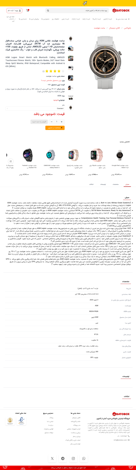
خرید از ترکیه (86, 19)
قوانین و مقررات (48, 429)
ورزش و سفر (76, 436)
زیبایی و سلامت (75, 433)
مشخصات (116, 184)
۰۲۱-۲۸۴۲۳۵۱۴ (122, 436)
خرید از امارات (76, 19)
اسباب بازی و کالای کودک (72, 440)
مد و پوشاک (76, 425)
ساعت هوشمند (99, 28)
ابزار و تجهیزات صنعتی (73, 429)
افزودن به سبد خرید (39, 121)
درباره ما (50, 425)
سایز (63, 105)
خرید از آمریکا (97, 19)
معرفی (127, 184)
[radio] (46, 71)
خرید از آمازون (107, 19)
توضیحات (103, 184)
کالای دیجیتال (114, 28)
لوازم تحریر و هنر (75, 444)
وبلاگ (51, 418)
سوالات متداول (49, 433)
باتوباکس (127, 28)
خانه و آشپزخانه (75, 421)
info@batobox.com (120, 440)
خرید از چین (65, 19)
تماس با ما (50, 421)
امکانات (91, 184)
